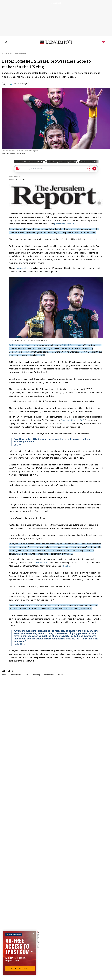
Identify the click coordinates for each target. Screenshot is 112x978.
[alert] (19, 953)
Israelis (60, 675)
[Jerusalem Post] (56, 42)
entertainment (16, 675)
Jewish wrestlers (42, 562)
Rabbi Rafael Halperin (71, 345)
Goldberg (67, 566)
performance (49, 675)
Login (103, 42)
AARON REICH (15, 176)
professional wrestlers (64, 224)
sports (4, 675)
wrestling (36, 675)
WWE (27, 675)
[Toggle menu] (6, 41)
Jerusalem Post (7, 54)
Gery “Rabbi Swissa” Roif (72, 420)
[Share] (4, 84)
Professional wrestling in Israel (22, 345)
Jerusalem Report (20, 54)
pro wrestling (22, 268)
